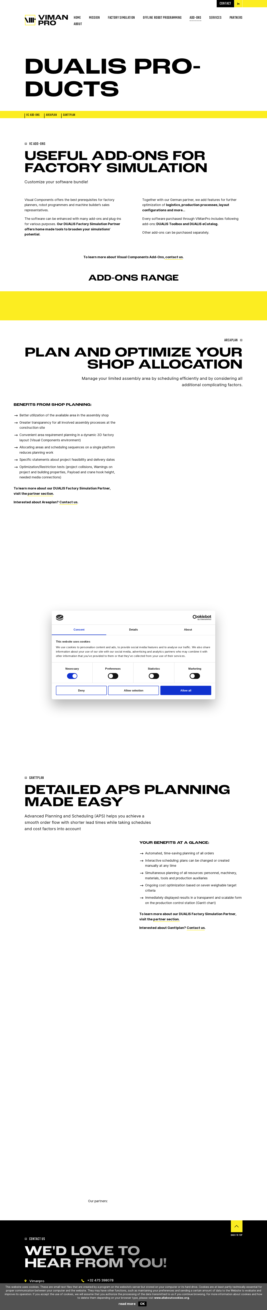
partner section (40, 493)
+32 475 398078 (100, 1280)
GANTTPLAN (69, 115)
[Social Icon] (238, 3)
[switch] (113, 676)
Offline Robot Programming (162, 18)
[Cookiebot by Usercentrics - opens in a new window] (195, 617)
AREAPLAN (51, 115)
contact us (174, 257)
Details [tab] (133, 629)
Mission (94, 18)
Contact (225, 3)
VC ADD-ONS (33, 115)
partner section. (166, 919)
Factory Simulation (121, 18)
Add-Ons (195, 18)
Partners (236, 18)
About (78, 24)
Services (215, 18)
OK (142, 1304)
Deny (81, 690)
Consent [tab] (79, 629)
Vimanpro (36, 1281)
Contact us (68, 502)
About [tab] (188, 629)
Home (77, 18)
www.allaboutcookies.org (171, 1297)
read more (127, 1304)
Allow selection (133, 690)
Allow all (185, 690)
